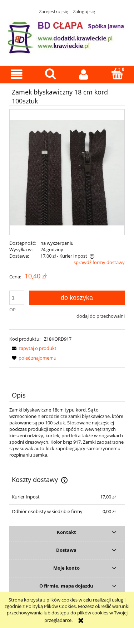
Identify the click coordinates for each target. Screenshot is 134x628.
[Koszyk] (117, 74)
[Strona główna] (67, 36)
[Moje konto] (84, 74)
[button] (17, 74)
